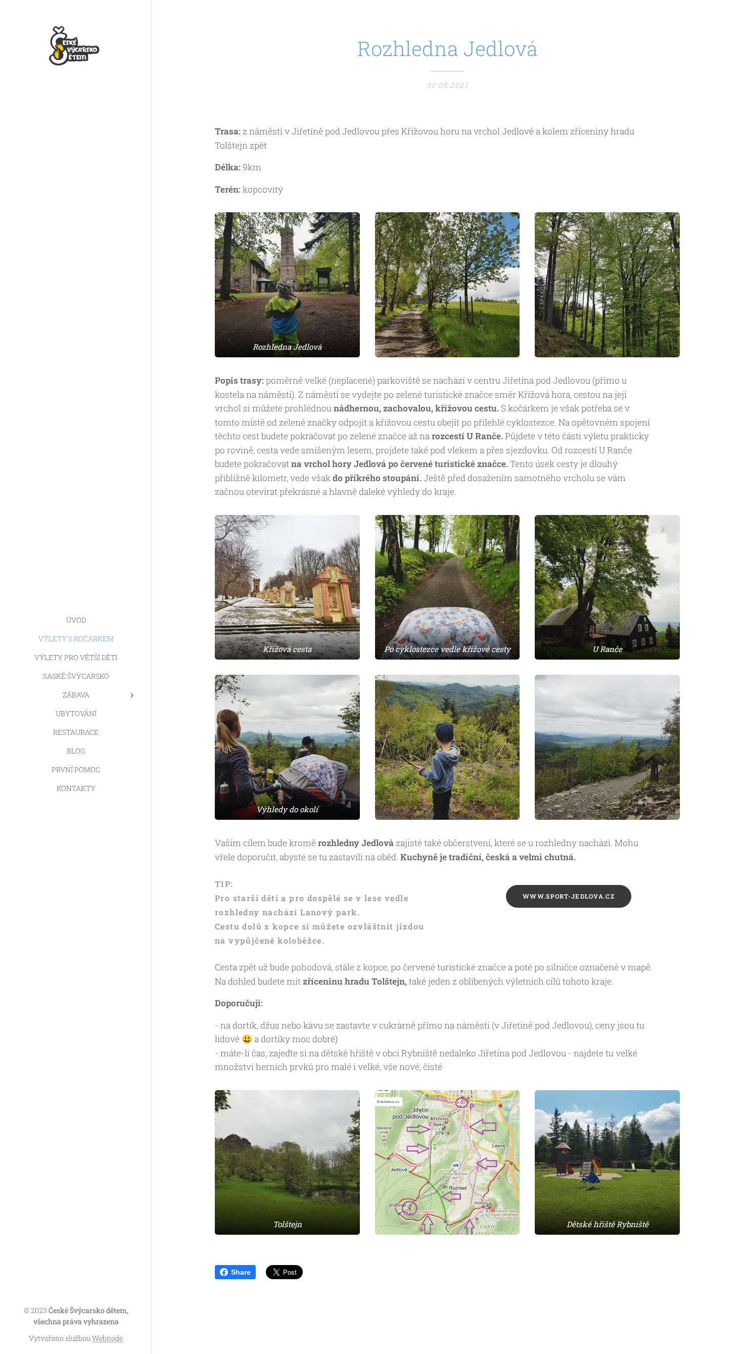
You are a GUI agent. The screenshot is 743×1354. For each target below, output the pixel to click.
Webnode (107, 1338)
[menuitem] (76, 620)
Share (241, 1272)
